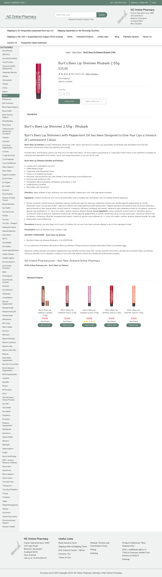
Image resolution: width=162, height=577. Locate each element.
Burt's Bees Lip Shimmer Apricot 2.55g (133, 311)
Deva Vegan (6, 171)
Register (144, 3)
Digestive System (8, 175)
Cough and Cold (8, 155)
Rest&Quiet (6, 429)
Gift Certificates (118, 3)
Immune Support (8, 262)
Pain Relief (6, 411)
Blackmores (6, 99)
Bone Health (7, 111)
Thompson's (7, 486)
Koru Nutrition (7, 290)
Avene (4, 88)
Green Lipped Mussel (10, 250)
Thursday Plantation (10, 489)
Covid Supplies (8, 159)
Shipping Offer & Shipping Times (72, 546)
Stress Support (8, 474)
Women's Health (8, 527)
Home (70, 36)
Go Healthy (6, 246)
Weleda (5, 509)
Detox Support (7, 167)
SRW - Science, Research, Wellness (9, 461)
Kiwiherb (5, 286)
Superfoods (6, 470)
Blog (117, 36)
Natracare (6, 335)
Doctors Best (7, 178)
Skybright (5, 445)
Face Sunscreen (8, 212)
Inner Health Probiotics (6, 267)
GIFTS (4, 239)
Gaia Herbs (6, 235)
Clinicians (5, 141)
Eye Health (6, 208)
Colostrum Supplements (7, 146)
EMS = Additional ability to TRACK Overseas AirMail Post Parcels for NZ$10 (136, 552)
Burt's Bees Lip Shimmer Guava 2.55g (89, 311)
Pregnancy (6, 415)
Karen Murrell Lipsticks (7, 281)
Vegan (4, 501)
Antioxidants (7, 80)
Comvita (5, 152)
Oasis (4, 393)
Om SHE (5, 404)
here (124, 245)
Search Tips (89, 19)
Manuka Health (7, 308)
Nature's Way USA (9, 350)
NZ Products (7, 390)
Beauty (5, 95)
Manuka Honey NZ (9, 312)
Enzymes (5, 190)
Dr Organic (6, 182)
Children (5, 138)
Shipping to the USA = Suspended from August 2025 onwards (35, 36)
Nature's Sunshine (9, 342)
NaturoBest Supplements (7, 359)
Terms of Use (64, 557)
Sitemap (126, 559)
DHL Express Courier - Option (71, 550)
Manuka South (7, 315)
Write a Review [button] (92, 74)
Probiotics (6, 419)
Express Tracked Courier (8, 199)
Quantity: (62, 89)
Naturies (5, 354)
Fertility (5, 216)
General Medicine (8, 231)
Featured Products (85, 36)
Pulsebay (118, 573)
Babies (5, 92)
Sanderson (6, 433)
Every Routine (7, 194)
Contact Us (12, 42)
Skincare (5, 441)
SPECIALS (6, 54)
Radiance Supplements (7, 424)
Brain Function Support (7, 116)
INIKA (4, 272)
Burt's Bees (6, 125)
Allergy (5, 76)
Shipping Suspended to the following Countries (78, 30)
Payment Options (131, 36)
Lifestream (6, 294)
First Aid (5, 219)
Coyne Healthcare (9, 163)
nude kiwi (5, 378)
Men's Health (7, 327)
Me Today (6, 323)
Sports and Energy (9, 456)
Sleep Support (7, 449)
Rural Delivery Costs (67, 543)
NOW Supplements (9, 374)
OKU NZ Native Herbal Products (8, 398)
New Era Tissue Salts (10, 364)
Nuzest (5, 386)
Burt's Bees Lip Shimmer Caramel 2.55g (45, 313)
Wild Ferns (6, 513)
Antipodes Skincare (9, 72)
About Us (147, 36)
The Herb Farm (8, 482)
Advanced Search (75, 19)
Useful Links (102, 36)
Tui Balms (6, 497)
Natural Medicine (8, 339)
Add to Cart (45, 298)
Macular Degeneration (7, 302)
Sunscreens (6, 466)
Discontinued (7, 51)
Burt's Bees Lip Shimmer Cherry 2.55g (111, 311)
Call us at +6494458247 (35, 558)
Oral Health (6, 408)
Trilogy (5, 493)
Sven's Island (7, 478)
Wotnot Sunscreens (9, 516)
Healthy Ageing (8, 258)
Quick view (44, 294)
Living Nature (7, 298)
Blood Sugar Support (10, 107)
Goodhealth (6, 243)
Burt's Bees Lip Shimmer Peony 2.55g (67, 311)
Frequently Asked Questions (34, 42)
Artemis (5, 84)
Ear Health (6, 186)
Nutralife (5, 382)
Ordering (94, 553)
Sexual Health (7, 437)
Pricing (93, 549)
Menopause (6, 319)
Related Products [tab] (35, 277)
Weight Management (10, 505)
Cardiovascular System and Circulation (8, 131)
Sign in (134, 3)
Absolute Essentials (9, 58)
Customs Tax (64, 554)
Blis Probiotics (7, 103)
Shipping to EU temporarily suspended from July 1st (30, 30)
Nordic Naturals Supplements (8, 369)
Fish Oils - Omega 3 (9, 223)
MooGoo (5, 331)
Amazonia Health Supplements (8, 67)
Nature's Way (7, 346)
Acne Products (7, 62)
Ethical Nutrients (8, 204)
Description (32, 114)
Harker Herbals (8, 254)
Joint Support (7, 276)
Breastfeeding (7, 121)
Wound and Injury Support (8, 521)
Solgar (4, 452)
